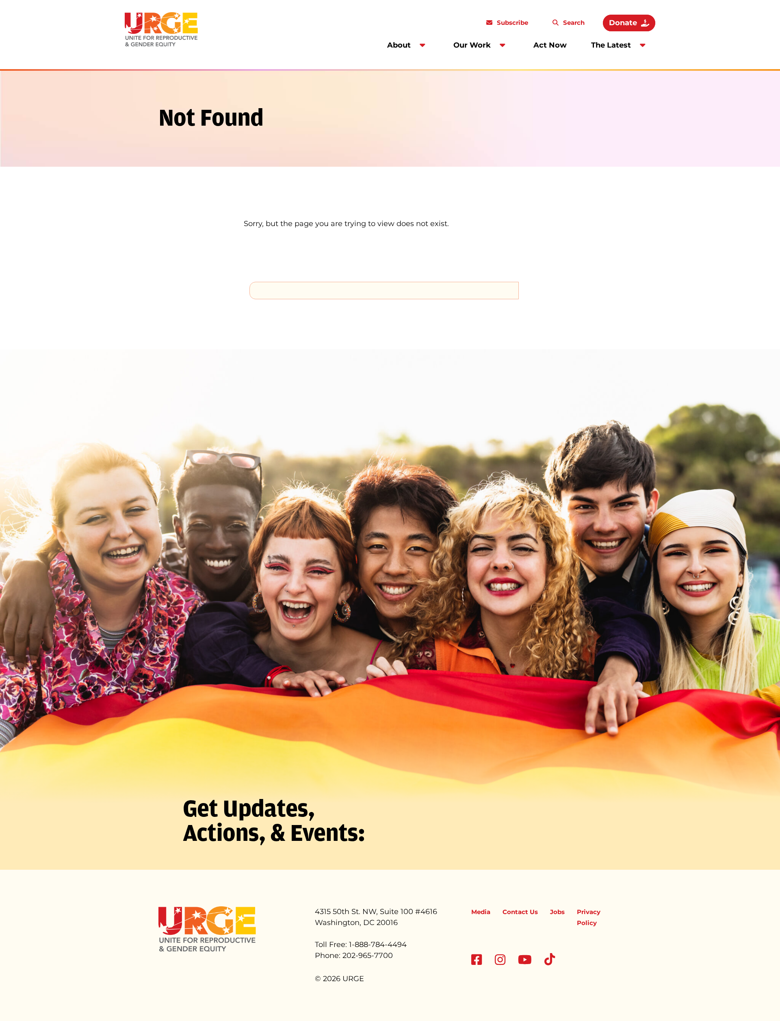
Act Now (550, 45)
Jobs (557, 912)
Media (480, 912)
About (399, 45)
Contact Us (520, 912)
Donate (623, 22)
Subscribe (511, 22)
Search (573, 22)
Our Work (472, 45)
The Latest (611, 45)
